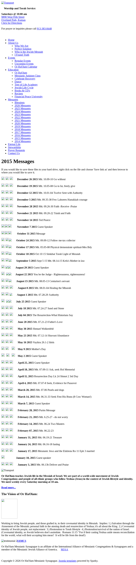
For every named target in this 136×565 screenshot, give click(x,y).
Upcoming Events (24, 63)
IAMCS (21, 540)
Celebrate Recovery (25, 78)
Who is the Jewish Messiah (29, 51)
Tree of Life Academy (26, 84)
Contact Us (14, 153)
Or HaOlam (21, 72)
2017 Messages (23, 132)
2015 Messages (23, 138)
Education (13, 69)
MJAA (64, 549)
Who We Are (21, 45)
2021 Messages (23, 120)
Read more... (8, 487)
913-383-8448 (44, 28)
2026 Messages (23, 105)
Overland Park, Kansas (13, 20)
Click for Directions (11, 23)
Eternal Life (14, 144)
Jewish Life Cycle (24, 87)
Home (11, 39)
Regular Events (23, 60)
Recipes (19, 93)
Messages (13, 99)
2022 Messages (23, 117)
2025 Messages (23, 108)
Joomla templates (67, 560)
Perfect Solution (23, 48)
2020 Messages (23, 123)
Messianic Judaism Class (27, 75)
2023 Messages (23, 114)
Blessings (20, 102)
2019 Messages (23, 126)
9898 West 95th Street (12, 17)
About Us (13, 42)
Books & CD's (22, 90)
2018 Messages (23, 129)
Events (11, 57)
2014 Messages (23, 141)
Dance (18, 81)
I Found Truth (22, 54)
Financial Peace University (29, 96)
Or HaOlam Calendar (26, 66)
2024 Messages (23, 111)
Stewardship (14, 147)
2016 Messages (23, 135)
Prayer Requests (16, 150)
